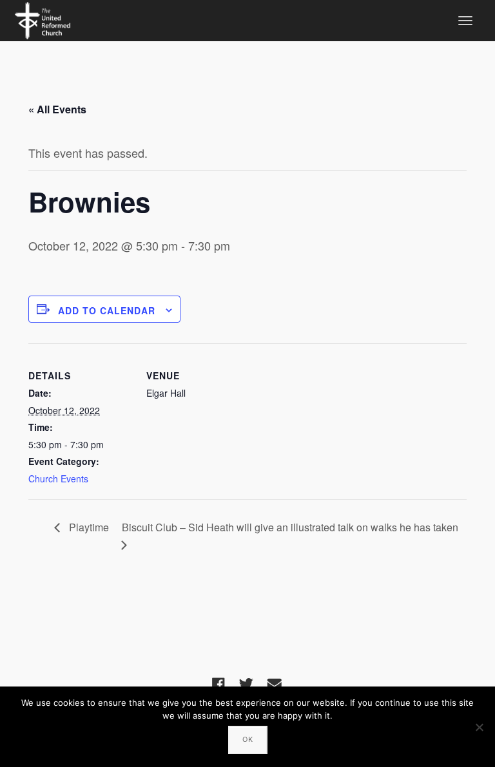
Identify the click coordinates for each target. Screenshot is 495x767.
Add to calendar (106, 310)
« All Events (57, 109)
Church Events (58, 478)
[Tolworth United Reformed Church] (42, 18)
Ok (247, 739)
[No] (478, 727)
